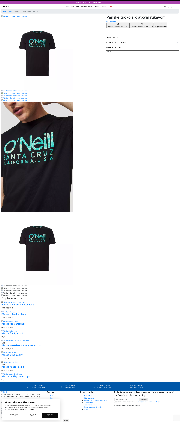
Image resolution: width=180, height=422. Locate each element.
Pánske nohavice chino (13, 314)
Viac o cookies (29, 409)
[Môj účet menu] (175, 6)
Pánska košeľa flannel (13, 323)
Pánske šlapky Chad (12, 333)
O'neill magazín (86, 6)
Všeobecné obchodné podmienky (96, 400)
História (97, 6)
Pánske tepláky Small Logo (15, 376)
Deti (77, 6)
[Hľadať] (165, 7)
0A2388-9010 (111, 21)
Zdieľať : (109, 52)
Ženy (73, 6)
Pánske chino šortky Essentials (17, 304)
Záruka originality (90, 398)
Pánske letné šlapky (12, 355)
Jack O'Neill (88, 396)
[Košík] (168, 7)
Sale (111, 6)
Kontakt (105, 6)
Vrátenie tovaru (89, 403)
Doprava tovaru (89, 405)
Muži (67, 6)
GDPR (86, 409)
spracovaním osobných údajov (149, 402)
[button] (178, 2)
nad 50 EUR (50, 1)
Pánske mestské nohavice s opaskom (21, 345)
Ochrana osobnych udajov (93, 407)
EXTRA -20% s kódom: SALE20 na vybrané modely (88, 2)
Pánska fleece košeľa (12, 366)
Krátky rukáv (7, 11)
